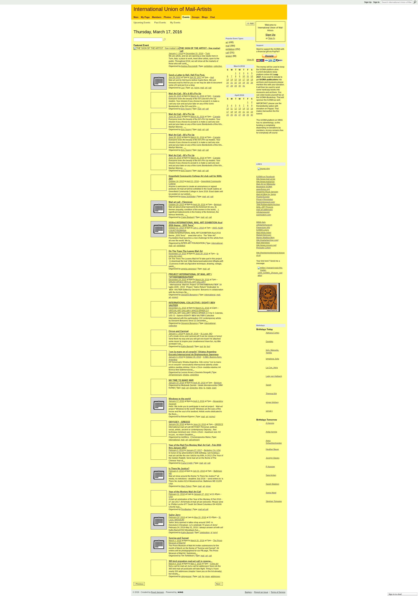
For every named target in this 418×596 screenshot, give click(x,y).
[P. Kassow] (260, 469)
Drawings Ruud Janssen (267, 192)
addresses (215, 576)
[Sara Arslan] (260, 478)
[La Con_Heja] (260, 370)
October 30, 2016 (193, 357)
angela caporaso (188, 269)
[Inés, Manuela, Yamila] (260, 353)
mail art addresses (264, 209)
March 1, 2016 (175, 540)
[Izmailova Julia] (260, 362)
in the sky (214, 564)
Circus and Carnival (179, 331)
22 (235, 83)
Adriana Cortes (272, 333)
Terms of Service (278, 592)
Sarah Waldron (272, 484)
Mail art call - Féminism (181, 202)
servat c (269, 411)
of (211, 532)
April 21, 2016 (192, 181)
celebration (205, 532)
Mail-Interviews (263, 243)
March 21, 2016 (202, 308)
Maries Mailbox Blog (265, 238)
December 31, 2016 (194, 53)
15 (235, 79)
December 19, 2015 (177, 279)
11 (248, 76)
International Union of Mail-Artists (173, 9)
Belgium (217, 204)
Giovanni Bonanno (189, 295)
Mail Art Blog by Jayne (266, 194)
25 (248, 83)
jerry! (215, 532)
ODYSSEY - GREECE (179, 422)
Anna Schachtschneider (274, 442)
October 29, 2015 (176, 204)
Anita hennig (271, 432)
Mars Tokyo (186, 486)
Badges (248, 592)
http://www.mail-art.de (265, 179)
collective (173, 326)
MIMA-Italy (261, 222)
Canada (216, 96)
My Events (175, 22)
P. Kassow (270, 467)
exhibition (208, 66)
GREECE (219, 424)
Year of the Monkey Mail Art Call (185, 491)
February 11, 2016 (177, 494)
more (207, 576)
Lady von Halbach (274, 376)
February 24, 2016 (177, 517)
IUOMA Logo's (262, 230)
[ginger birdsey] (260, 405)
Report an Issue (261, 592)
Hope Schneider (188, 196)
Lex (182, 88)
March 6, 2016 (175, 564)
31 (244, 86)
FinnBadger (186, 509)
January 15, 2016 (176, 383)
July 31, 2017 (196, 77)
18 (248, 79)
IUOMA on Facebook (265, 177)
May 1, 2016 (196, 564)
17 (244, 79)
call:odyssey (194, 440)
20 (227, 83)
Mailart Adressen (263, 235)
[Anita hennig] (260, 435)
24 (244, 83)
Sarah (268, 385)
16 (240, 79)
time (201, 388)
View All (250, 60)
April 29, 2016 (199, 204)
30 (240, 86)
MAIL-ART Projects (264, 207)
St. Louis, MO (206, 334)
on (192, 88)
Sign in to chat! (395, 594)
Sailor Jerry (174, 515)
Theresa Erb (271, 393)
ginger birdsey (272, 402)
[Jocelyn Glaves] (260, 461)
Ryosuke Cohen (263, 248)
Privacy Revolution (264, 199)
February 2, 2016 (176, 450)
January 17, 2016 (176, 401)
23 (240, 83)
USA (171, 497)
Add (252, 23)
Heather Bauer (272, 449)
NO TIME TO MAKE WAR (181, 380)
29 (235, 86)
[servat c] (260, 414)
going (196, 88)
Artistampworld (263, 212)
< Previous (139, 584)
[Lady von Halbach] (260, 379)
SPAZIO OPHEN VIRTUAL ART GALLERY (187, 282)
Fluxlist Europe (263, 197)
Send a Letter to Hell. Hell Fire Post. (187, 75)
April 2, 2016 (198, 401)
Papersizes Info (263, 227)
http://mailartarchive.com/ (267, 240)
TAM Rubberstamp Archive (268, 204)
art (206, 88)
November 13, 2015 (177, 253)
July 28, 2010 (175, 77)
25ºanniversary (175, 375)
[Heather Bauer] (260, 452)
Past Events (160, 22)
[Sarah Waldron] (260, 487)
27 (227, 86)
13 (227, 79)
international (217, 243)
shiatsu (186, 375)
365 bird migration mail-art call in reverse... (190, 561)
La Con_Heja (272, 368)
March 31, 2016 (197, 96)
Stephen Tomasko (274, 501)
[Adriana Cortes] (260, 336)
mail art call (203, 509)
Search (415, 2)
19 (252, 79)
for (205, 346)
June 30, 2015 (175, 96)
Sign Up (367, 2)
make (208, 388)
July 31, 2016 (199, 471)
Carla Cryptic (187, 463)
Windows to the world (180, 398)
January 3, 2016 (176, 357)
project (175, 297)
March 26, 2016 (202, 279)
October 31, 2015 (176, 228)
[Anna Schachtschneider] (260, 443)
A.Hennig (270, 423)
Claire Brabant (187, 217)
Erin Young (186, 109)
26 (252, 83)
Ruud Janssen (157, 592)
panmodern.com (263, 215)
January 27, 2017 (194, 450)
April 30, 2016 (199, 383)
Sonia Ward (271, 493)
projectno (194, 388)
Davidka (269, 341)
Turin (207, 53)
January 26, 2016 (176, 424)
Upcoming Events (142, 22)
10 (244, 76)
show (208, 486)
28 (232, 86)
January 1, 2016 (176, 53)
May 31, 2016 (200, 517)
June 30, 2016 (201, 253)
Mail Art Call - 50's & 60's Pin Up (185, 93)
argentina (194, 375)
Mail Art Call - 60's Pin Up (181, 114)
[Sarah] (260, 388)
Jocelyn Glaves (272, 458)
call (209, 88)
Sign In (376, 2)
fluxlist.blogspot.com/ (265, 202)
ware (214, 388)
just (201, 346)
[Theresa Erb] (260, 396)
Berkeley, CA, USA (212, 450)
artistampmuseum (264, 225)
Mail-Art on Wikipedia (265, 184)
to (204, 388)
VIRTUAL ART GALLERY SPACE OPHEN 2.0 (189, 310)
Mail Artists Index (263, 232)
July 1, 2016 (198, 228)
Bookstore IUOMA (264, 187)
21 (232, 83)
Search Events (164, 39)
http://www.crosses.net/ (266, 245)
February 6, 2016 (176, 471)
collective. (218, 66)
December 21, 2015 (177, 308)
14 (232, 79)
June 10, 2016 (199, 424)
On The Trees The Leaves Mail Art (186, 251)
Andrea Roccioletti (189, 66)
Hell (212, 77)
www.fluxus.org (263, 189)
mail (202, 88)
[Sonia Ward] (260, 495)
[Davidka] (260, 344)
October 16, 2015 (176, 181)
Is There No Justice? (179, 468)
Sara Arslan (271, 475)
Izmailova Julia (272, 359)
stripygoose (186, 576)
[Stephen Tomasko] (260, 504)
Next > (219, 584)
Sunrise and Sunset (179, 538)
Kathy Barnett (187, 346)
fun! (208, 346)
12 (252, 76)
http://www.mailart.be (265, 182)
